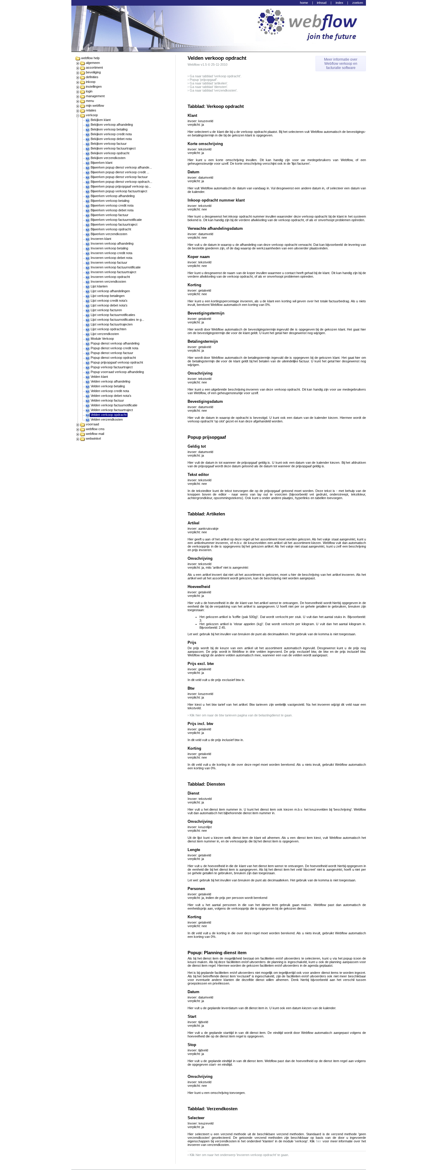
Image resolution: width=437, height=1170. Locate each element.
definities (92, 77)
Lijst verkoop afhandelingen (110, 291)
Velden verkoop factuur (107, 400)
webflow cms (95, 429)
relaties (91, 110)
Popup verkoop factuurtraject (112, 367)
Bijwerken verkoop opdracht (111, 229)
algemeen (93, 63)
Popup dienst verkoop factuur (112, 353)
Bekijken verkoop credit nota (111, 134)
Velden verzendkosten (107, 419)
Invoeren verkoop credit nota (111, 253)
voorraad (92, 424)
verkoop (92, 115)
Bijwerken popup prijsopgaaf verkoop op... (121, 186)
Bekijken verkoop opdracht (110, 153)
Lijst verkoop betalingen (108, 296)
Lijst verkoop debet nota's (109, 305)
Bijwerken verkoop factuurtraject (114, 224)
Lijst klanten (99, 286)
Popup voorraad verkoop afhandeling (117, 372)
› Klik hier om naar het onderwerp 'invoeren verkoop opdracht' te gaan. (238, 1155)
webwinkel (93, 438)
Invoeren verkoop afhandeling (112, 243)
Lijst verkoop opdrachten (108, 329)
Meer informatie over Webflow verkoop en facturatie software (340, 63)
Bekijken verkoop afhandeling (112, 124)
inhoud (321, 2)
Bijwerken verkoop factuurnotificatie (116, 219)
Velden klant (99, 376)
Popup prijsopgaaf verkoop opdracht (117, 362)
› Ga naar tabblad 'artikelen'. (208, 83)
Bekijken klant (101, 120)
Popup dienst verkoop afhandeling (115, 343)
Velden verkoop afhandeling (110, 381)
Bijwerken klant (101, 162)
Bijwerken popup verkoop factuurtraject (119, 191)
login (89, 91)
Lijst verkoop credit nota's (109, 300)
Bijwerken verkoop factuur (109, 215)
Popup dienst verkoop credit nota (114, 348)
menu (90, 101)
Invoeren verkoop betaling (109, 248)
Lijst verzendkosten (105, 334)
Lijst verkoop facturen (106, 310)
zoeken (357, 2)
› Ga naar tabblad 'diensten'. (208, 87)
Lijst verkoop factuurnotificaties (113, 315)
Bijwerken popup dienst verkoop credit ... (120, 172)
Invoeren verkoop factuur (109, 262)
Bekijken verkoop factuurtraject (113, 148)
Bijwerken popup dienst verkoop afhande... (121, 167)
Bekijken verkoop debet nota (111, 139)
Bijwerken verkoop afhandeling (113, 196)
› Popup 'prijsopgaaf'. (203, 79)
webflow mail (95, 433)
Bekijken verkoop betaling (109, 129)
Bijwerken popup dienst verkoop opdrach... (121, 181)
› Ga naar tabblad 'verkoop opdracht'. (214, 76)
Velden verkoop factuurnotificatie (114, 405)
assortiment (94, 67)
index (339, 2)
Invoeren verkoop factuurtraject (113, 272)
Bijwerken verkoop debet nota (112, 210)
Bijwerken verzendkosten (109, 234)
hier (318, 1141)
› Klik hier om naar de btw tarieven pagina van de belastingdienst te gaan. (240, 715)
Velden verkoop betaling (108, 386)
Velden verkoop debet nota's (111, 395)
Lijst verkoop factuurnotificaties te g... (117, 319)
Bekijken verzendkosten (108, 158)
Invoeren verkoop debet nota (111, 258)
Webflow (194, 64)
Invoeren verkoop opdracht (110, 277)
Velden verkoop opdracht (109, 414)
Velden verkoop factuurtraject (112, 410)
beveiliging (93, 72)
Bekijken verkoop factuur (109, 143)
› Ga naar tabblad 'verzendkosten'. (213, 90)
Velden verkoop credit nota (110, 391)
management (95, 96)
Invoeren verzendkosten (108, 281)
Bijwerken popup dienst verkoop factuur (119, 177)
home (304, 2)
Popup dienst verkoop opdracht (113, 357)
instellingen (94, 86)
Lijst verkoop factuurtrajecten (112, 324)
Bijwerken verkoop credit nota (112, 205)
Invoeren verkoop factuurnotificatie (116, 267)
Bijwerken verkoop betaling (110, 200)
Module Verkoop (102, 338)
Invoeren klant (101, 238)
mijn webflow (95, 105)
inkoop (90, 82)
